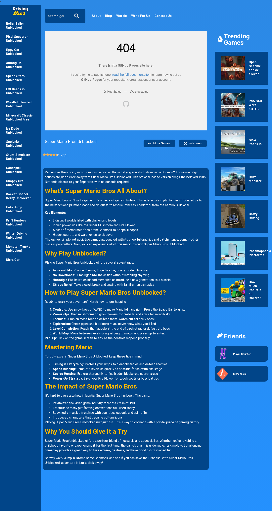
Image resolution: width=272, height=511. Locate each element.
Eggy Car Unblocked (14, 52)
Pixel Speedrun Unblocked (17, 39)
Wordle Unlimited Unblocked (18, 104)
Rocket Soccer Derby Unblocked (18, 196)
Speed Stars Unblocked (15, 78)
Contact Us (163, 16)
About (96, 16)
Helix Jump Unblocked (14, 209)
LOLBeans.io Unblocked (15, 91)
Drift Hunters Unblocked (16, 222)
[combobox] (57, 16)
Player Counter (242, 354)
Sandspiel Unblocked (14, 170)
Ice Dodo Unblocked (14, 130)
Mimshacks (240, 374)
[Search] (77, 16)
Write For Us (140, 16)
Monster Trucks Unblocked (18, 249)
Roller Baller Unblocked (15, 25)
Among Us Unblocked (14, 65)
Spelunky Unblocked (14, 144)
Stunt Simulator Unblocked (18, 157)
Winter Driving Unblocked (16, 235)
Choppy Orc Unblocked (14, 183)
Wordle (121, 16)
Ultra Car (13, 260)
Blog (108, 16)
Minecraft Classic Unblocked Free (19, 117)
